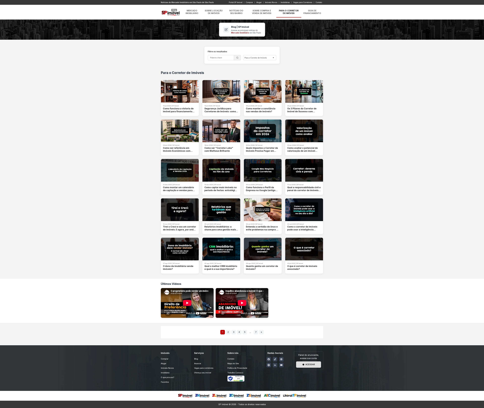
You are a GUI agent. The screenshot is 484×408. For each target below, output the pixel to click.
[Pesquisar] (237, 57)
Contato (319, 2)
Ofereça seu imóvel (202, 372)
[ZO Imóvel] (236, 396)
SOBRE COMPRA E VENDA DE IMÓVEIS (261, 11)
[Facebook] (268, 359)
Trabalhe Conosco (235, 372)
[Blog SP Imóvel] (170, 12)
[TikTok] (275, 359)
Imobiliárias (285, 2)
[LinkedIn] (275, 365)
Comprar (249, 2)
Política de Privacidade (237, 368)
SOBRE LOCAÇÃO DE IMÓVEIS (214, 11)
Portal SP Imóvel (235, 2)
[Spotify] (268, 365)
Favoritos (165, 382)
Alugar (259, 2)
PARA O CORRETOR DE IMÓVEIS (289, 11)
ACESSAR (310, 364)
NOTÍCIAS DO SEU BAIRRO (236, 11)
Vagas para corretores (203, 368)
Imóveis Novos (271, 2)
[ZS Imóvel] (254, 396)
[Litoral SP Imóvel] (294, 396)
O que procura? (167, 377)
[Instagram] (281, 359)
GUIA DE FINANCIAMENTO (312, 11)
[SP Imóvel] (185, 396)
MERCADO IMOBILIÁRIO (192, 11)
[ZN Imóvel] (202, 396)
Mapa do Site (233, 363)
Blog (196, 359)
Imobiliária (165, 372)
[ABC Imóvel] (272, 396)
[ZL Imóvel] (219, 396)
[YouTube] (281, 365)
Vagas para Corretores (302, 2)
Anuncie (197, 363)
